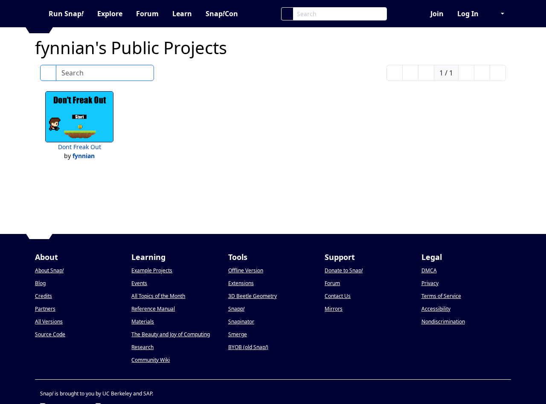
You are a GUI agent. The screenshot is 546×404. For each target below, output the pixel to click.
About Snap (49, 270)
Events (139, 283)
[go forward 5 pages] (482, 73)
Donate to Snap (344, 270)
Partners (45, 308)
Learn (182, 13)
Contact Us (338, 296)
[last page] (498, 73)
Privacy (430, 283)
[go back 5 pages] (410, 73)
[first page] (394, 73)
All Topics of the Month (158, 296)
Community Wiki (150, 360)
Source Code (50, 334)
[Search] (287, 13)
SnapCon (222, 13)
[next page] (466, 73)
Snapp (236, 308)
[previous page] (426, 73)
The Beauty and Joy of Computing (170, 334)
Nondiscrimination (443, 321)
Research (142, 347)
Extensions (241, 283)
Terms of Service (441, 296)
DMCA (429, 270)
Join (437, 13)
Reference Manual (153, 308)
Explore (109, 13)
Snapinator (241, 321)
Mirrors (334, 308)
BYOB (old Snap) (248, 347)
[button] (498, 13)
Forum (147, 13)
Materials (142, 321)
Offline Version (245, 270)
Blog (40, 283)
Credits (43, 296)
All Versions (49, 321)
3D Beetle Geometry (252, 296)
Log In (468, 13)
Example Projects (151, 270)
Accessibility (435, 308)
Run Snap (66, 13)
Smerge (237, 334)
